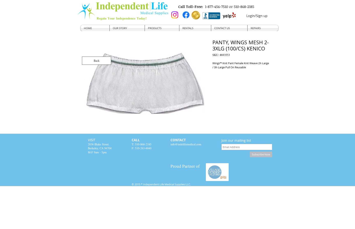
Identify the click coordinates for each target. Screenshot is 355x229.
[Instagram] (174, 14)
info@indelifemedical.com (186, 144)
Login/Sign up (256, 16)
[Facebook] (186, 14)
